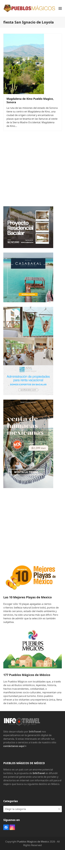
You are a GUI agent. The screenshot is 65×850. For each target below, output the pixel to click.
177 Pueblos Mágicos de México (26, 675)
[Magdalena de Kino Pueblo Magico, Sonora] (23, 63)
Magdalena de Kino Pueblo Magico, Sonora (30, 100)
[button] (60, 8)
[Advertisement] (32, 169)
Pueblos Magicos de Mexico (33, 841)
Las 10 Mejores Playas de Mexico (27, 597)
